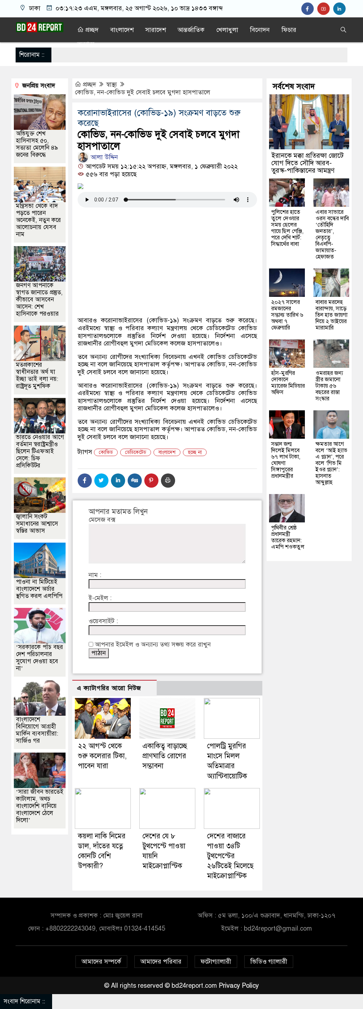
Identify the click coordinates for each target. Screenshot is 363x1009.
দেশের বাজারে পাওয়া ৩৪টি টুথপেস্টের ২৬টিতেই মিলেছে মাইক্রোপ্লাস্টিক (230, 856)
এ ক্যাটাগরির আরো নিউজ (109, 688)
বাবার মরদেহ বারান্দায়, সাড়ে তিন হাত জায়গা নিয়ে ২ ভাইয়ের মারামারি (331, 315)
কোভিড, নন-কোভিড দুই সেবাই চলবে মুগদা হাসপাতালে (142, 92)
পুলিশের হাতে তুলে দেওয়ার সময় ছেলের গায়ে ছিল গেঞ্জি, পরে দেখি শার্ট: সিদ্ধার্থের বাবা (287, 228)
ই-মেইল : (100, 598)
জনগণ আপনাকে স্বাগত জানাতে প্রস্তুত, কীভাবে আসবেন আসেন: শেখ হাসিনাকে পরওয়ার (39, 299)
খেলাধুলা (227, 30)
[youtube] (325, 9)
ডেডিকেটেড (135, 452)
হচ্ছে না (195, 452)
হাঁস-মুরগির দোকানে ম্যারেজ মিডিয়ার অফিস (288, 383)
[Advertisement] (167, 289)
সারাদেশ (155, 30)
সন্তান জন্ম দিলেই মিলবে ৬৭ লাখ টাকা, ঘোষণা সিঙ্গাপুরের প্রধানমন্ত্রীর (285, 459)
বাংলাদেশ (122, 30)
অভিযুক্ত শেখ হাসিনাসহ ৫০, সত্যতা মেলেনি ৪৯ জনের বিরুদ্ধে (37, 144)
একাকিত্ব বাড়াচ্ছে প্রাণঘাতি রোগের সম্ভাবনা (165, 756)
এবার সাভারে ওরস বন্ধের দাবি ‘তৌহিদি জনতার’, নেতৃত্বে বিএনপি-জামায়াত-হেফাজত (332, 234)
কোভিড (106, 452)
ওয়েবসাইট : (103, 621)
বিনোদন (260, 30)
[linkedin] (340, 9)
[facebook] (309, 9)
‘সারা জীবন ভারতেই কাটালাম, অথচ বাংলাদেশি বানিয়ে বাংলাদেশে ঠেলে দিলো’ (39, 806)
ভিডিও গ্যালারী (268, 961)
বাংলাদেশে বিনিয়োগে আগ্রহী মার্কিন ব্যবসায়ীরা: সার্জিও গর (37, 730)
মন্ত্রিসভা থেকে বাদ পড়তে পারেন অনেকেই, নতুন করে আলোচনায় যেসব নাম (38, 220)
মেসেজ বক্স (102, 519)
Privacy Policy (239, 985)
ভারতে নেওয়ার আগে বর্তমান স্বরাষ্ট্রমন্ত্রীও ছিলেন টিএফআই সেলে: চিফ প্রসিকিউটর (40, 451)
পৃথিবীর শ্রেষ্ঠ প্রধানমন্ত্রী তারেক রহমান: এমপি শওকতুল (288, 537)
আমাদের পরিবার (161, 961)
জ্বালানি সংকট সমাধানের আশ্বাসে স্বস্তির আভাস (37, 523)
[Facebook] (85, 480)
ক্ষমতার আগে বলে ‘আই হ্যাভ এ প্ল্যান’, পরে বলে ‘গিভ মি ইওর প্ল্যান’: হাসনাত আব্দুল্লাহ (331, 463)
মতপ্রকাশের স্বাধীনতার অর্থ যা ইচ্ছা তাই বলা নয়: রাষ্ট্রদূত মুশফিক (37, 375)
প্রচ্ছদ (91, 30)
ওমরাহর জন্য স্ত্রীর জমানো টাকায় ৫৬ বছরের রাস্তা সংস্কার (329, 386)
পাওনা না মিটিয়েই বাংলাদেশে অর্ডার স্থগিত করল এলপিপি (39, 589)
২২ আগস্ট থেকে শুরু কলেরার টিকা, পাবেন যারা (102, 756)
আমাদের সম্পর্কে (101, 961)
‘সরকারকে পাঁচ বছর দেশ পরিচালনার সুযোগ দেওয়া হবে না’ (39, 657)
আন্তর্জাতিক (191, 30)
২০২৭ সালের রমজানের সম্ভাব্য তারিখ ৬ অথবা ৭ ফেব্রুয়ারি (287, 315)
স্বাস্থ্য (111, 84)
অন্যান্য (85, 44)
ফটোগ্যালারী (216, 961)
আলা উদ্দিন (103, 157)
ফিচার (288, 30)
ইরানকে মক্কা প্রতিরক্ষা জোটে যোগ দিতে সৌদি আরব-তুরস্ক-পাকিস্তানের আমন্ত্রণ (307, 162)
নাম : (95, 575)
